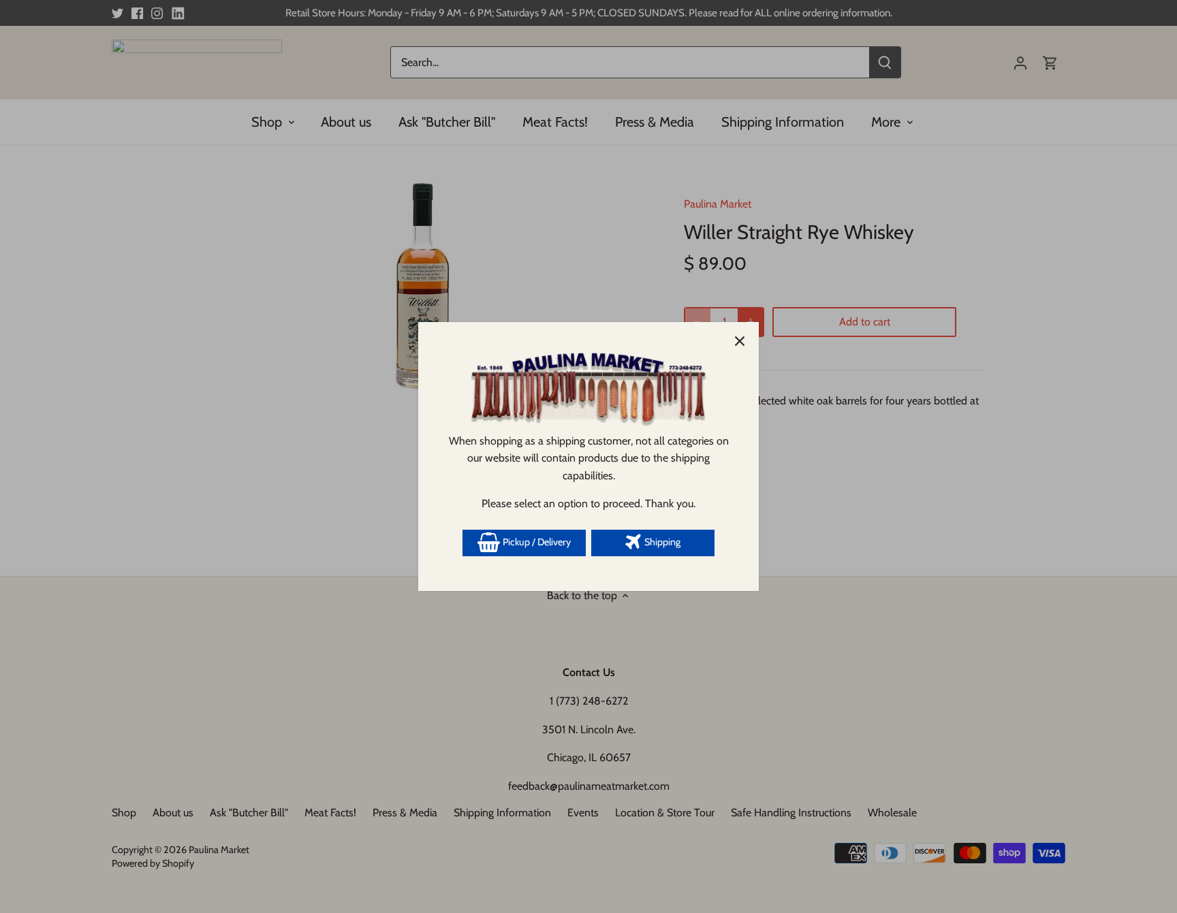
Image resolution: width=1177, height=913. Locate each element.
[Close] (740, 341)
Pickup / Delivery (536, 542)
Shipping (661, 542)
